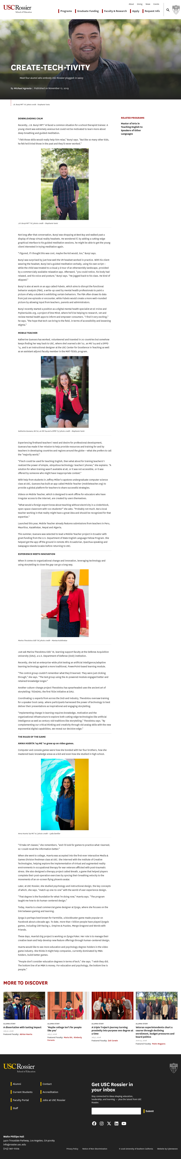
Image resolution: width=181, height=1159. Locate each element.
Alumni (17, 1084)
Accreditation (50, 1092)
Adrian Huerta (26, 1034)
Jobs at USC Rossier (54, 1100)
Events (156, 4)
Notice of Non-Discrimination (94, 1149)
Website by (167, 1149)
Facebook (94, 1123)
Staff (15, 1108)
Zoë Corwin (113, 1040)
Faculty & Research (115, 11)
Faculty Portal (21, 1100)
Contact (47, 1084)
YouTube (124, 1123)
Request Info (152, 11)
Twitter (109, 1123)
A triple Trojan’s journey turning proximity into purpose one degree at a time (112, 1030)
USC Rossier (17, 8)
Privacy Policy (72, 1149)
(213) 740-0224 (11, 1148)
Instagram (101, 1123)
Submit (150, 1111)
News (148, 4)
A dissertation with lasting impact (22, 1027)
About (131, 4)
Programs (66, 11)
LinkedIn (116, 1123)
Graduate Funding (88, 11)
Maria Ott (68, 1037)
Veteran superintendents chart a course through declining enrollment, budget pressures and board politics (155, 1032)
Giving (139, 4)
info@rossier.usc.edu (14, 1144)
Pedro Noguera (158, 1044)
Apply (135, 11)
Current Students (22, 1092)
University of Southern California (176, 10)
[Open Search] (168, 7)
